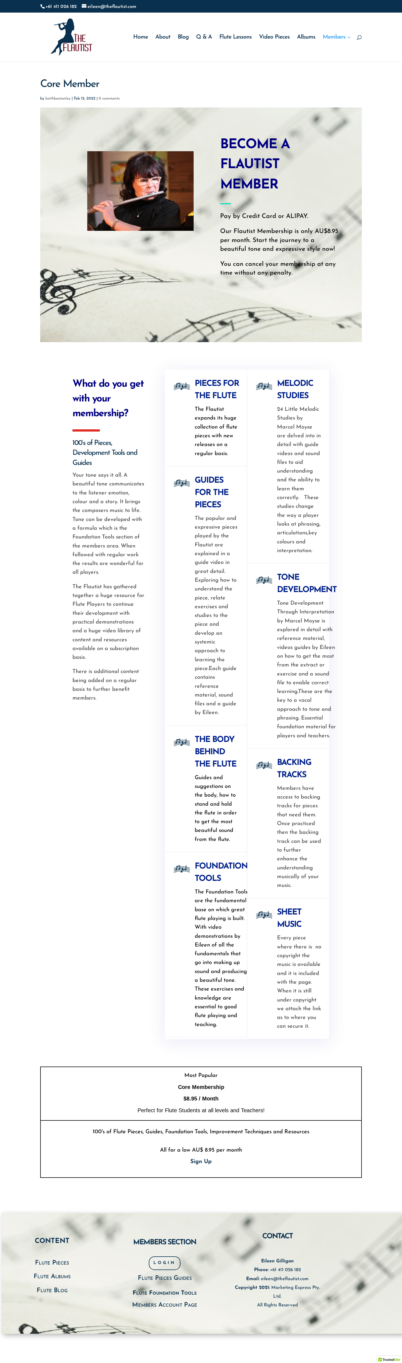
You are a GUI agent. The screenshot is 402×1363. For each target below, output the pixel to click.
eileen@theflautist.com (284, 1279)
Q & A (204, 37)
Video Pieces (274, 37)
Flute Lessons (235, 37)
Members (334, 37)
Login (164, 1263)
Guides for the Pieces (211, 492)
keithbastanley (58, 99)
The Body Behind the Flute (215, 752)
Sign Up (201, 1161)
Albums (306, 37)
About (162, 37)
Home (140, 37)
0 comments (109, 99)
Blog (183, 37)
